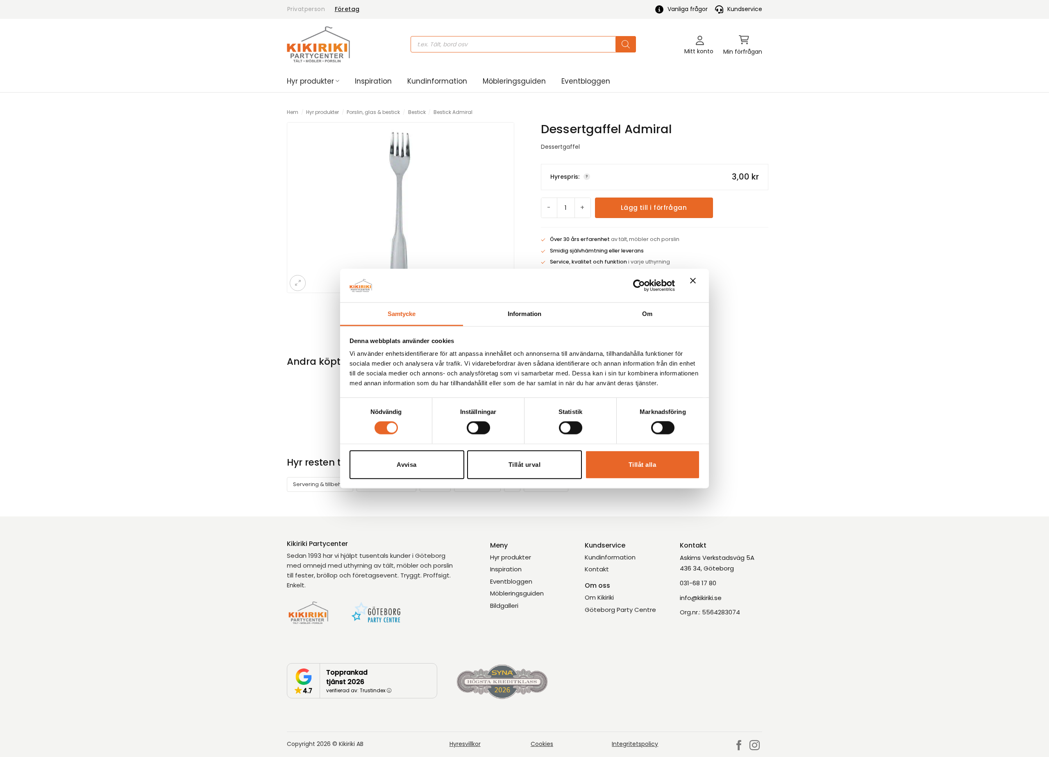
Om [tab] (647, 313)
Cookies (542, 744)
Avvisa (407, 464)
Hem (292, 112)
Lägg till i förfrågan (654, 207)
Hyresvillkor (465, 744)
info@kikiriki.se (701, 597)
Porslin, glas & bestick (373, 112)
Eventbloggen (585, 81)
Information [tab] (524, 313)
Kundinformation (437, 81)
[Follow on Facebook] (739, 746)
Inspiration (373, 81)
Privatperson (306, 9)
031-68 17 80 (698, 583)
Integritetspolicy (635, 744)
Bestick (417, 112)
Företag (347, 9)
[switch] (478, 427)
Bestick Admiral (453, 112)
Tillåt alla (642, 464)
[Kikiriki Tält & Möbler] (318, 44)
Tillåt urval (524, 464)
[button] (742, 44)
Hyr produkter (310, 81)
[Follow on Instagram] (754, 746)
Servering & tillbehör (320, 484)
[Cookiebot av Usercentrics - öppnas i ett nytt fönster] (639, 285)
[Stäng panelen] (695, 285)
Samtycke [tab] (402, 313)
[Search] (625, 44)
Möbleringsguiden (514, 81)
